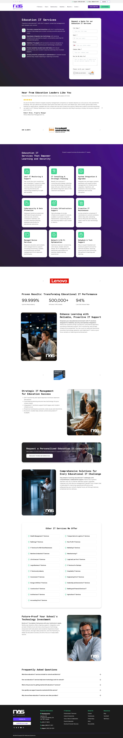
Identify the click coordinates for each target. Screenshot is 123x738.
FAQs (89, 721)
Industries (62, 6)
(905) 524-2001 (81, 1)
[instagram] (21, 1)
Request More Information (39, 456)
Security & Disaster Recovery (71, 724)
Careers (90, 713)
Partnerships (91, 718)
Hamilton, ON (43, 716)
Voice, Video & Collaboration (71, 718)
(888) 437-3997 (95, 1)
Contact (76, 6)
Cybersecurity (53, 6)
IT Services (39, 6)
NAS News (106, 718)
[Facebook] (17, 1)
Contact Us (22, 719)
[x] (13, 1)
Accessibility (91, 724)
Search (104, 1)
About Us (69, 6)
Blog (105, 713)
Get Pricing (105, 6)
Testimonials (91, 716)
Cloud (46, 6)
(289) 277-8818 (46, 722)
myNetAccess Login (22, 723)
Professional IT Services (70, 713)
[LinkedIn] (15, 1)
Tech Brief (106, 716)
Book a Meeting (94, 6)
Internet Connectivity (69, 716)
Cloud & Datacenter (68, 721)
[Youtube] (19, 1)
